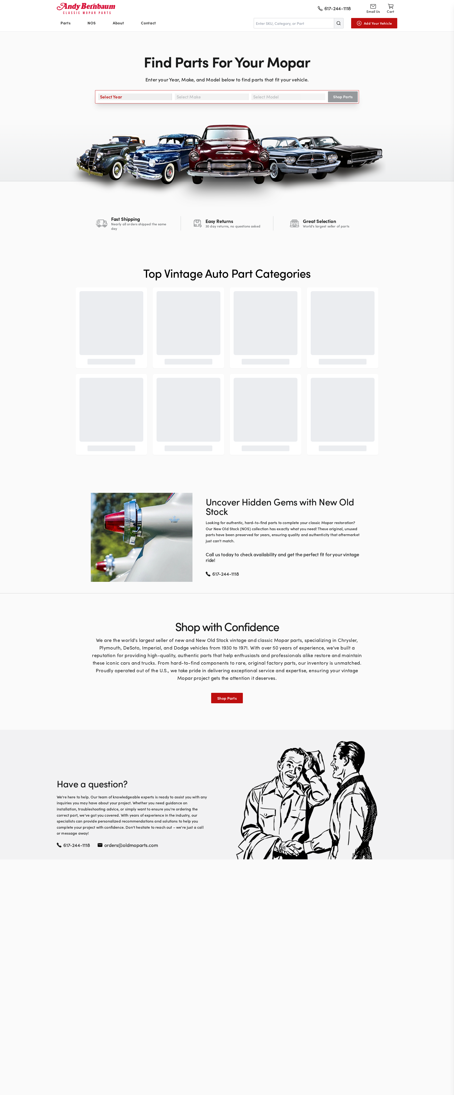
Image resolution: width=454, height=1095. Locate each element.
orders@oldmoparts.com (131, 844)
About (118, 22)
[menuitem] (65, 23)
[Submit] (338, 23)
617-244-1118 (76, 844)
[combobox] (298, 23)
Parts (65, 22)
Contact (148, 22)
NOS (91, 22)
